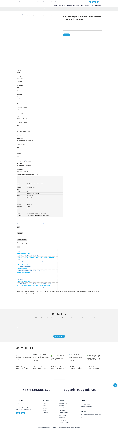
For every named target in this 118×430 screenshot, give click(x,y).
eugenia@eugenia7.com (81, 390)
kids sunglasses (82, 347)
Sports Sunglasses (20, 91)
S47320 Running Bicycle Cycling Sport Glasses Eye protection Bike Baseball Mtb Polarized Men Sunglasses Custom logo (76, 367)
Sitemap (72, 427)
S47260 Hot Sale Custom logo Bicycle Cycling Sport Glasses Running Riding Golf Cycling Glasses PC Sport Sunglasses (59, 367)
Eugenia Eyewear (19, 8)
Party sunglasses (98, 347)
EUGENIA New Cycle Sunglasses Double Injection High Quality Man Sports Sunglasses (23, 367)
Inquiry (66, 35)
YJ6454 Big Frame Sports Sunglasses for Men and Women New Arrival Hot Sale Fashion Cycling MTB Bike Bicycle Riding (94, 367)
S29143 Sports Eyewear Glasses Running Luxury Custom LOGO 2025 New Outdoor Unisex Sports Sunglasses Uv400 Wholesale (41, 367)
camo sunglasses (90, 347)
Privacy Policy (77, 427)
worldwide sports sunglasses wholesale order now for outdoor (36, 8)
